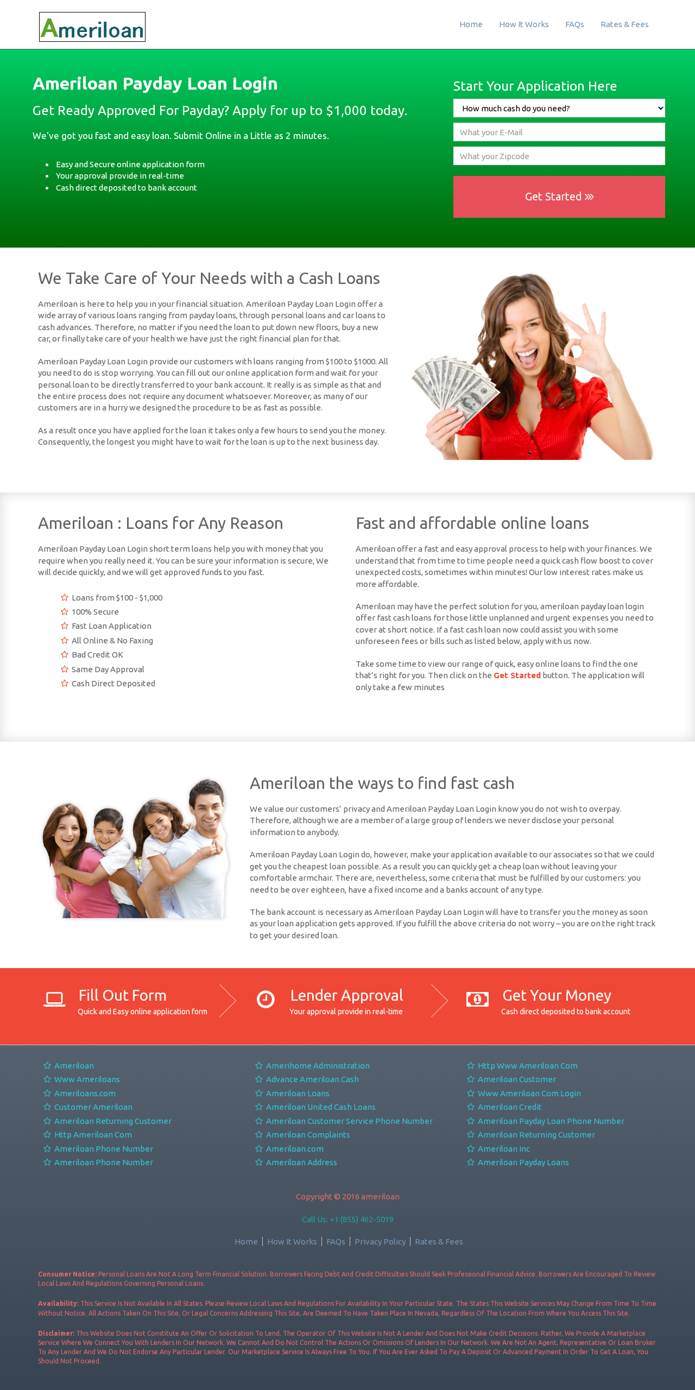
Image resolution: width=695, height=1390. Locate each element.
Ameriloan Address (300, 1162)
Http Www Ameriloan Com (527, 1065)
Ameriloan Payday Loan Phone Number (550, 1121)
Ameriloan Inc (503, 1148)
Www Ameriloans (86, 1079)
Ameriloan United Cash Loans (320, 1106)
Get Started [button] (555, 196)
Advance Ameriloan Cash (311, 1079)
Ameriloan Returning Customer (112, 1121)
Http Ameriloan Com (92, 1134)
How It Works (524, 24)
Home (471, 24)
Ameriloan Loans (297, 1093)
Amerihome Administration (317, 1065)
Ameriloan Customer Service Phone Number (348, 1121)
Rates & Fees (625, 24)
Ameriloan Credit (509, 1106)
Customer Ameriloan (92, 1106)
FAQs (574, 24)
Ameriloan (73, 1065)
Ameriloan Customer (516, 1079)
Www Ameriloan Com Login (528, 1093)
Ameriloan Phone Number (103, 1148)
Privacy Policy (380, 1241)
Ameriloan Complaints (307, 1134)
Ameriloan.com (294, 1148)
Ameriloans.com (84, 1093)
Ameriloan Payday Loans (522, 1162)
